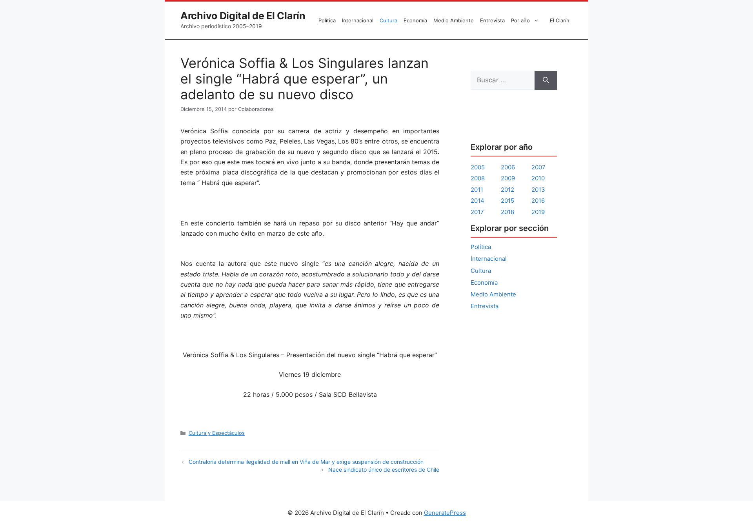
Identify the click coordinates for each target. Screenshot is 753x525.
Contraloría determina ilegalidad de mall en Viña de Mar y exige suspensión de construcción (306, 461)
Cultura (388, 20)
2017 (477, 212)
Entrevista (492, 20)
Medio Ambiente (453, 20)
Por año (520, 20)
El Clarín (559, 20)
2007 (538, 167)
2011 (477, 189)
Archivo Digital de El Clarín (243, 16)
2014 (477, 200)
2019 (538, 212)
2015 (507, 200)
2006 (508, 167)
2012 (507, 189)
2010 (538, 178)
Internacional (357, 20)
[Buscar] (546, 80)
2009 (508, 178)
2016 (538, 200)
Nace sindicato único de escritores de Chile (383, 469)
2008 (478, 178)
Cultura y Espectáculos (217, 433)
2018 (507, 212)
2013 (538, 189)
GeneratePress (445, 512)
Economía (415, 20)
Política (327, 20)
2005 (478, 167)
